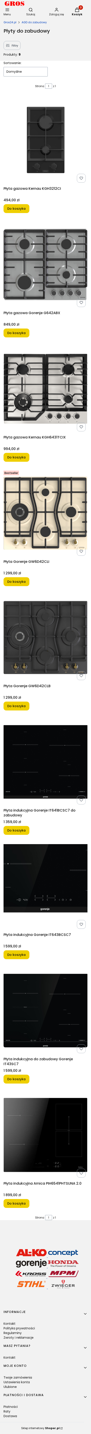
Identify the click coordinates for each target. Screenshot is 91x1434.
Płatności (11, 1407)
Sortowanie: (12, 63)
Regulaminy (13, 1333)
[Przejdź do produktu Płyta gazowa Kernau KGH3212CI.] (45, 140)
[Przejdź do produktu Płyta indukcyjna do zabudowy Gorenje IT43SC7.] (45, 1010)
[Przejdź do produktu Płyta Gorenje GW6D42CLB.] (45, 637)
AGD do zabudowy (34, 22)
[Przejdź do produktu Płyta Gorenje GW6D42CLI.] (45, 513)
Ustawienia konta (17, 1382)
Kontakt (9, 1323)
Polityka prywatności (19, 1328)
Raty (7, 1411)
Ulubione (10, 1387)
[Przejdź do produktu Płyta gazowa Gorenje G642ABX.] (45, 264)
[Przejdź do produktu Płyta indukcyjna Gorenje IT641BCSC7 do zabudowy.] (45, 762)
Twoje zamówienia (18, 1377)
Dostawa (10, 1416)
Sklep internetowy (40, 1428)
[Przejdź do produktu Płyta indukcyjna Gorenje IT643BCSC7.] (45, 886)
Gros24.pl (10, 22)
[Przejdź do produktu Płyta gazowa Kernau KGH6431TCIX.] (45, 388)
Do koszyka (16, 208)
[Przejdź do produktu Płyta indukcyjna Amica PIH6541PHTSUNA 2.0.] (45, 1135)
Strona (39, 86)
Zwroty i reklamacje (19, 1337)
